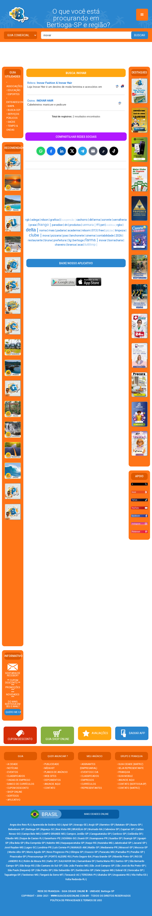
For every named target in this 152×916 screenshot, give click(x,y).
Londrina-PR (44, 847)
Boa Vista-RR (63, 829)
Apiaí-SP (67, 824)
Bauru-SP (136, 824)
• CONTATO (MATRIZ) (128, 788)
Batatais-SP (122, 824)
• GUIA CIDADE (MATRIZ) (130, 764)
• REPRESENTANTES (91, 788)
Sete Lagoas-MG (104, 870)
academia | (75, 230)
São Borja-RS (27, 865)
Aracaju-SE (80, 824)
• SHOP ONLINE (14, 792)
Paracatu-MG (107, 852)
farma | (92, 240)
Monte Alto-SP (17, 852)
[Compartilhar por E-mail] (93, 151)
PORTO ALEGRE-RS (60, 856)
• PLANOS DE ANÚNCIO (55, 772)
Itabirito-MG (53, 843)
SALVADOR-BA (67, 861)
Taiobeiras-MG (30, 874)
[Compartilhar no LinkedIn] (61, 151)
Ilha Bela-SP (17, 843)
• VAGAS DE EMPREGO (18, 780)
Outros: (31, 100)
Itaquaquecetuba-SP (72, 843)
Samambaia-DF (86, 861)
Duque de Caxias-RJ (31, 838)
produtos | (76, 224)
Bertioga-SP (32, 829)
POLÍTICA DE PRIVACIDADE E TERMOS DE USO (76, 900)
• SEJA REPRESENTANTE (130, 768)
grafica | (55, 219)
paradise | (58, 224)
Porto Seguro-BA (82, 856)
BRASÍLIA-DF (79, 829)
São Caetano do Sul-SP (49, 865)
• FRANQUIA (123, 772)
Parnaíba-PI (122, 852)
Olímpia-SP (76, 852)
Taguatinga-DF (12, 874)
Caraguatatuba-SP (100, 833)
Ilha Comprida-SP (35, 843)
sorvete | (107, 219)
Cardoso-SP (119, 833)
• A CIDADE (12, 764)
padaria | (62, 230)
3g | (70, 240)
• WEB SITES (49, 776)
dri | (67, 224)
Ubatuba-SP (104, 874)
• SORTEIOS (12, 795)
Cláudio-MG (11, 838)
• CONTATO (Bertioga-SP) (131, 784)
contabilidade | (106, 235)
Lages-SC (30, 847)
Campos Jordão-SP (77, 833)
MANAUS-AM (78, 847)
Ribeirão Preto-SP (123, 856)
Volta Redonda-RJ (75, 879)
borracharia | (116, 240)
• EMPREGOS (87, 780)
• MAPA (10, 106)
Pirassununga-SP (37, 856)
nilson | (45, 219)
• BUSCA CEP (13, 110)
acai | (81, 244)
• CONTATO (49, 788)
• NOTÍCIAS (12, 768)
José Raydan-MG (13, 847)
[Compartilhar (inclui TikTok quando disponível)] (113, 151)
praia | (34, 224)
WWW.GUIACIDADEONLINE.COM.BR (70, 895)
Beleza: (31, 82)
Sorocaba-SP (135, 870)
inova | (47, 235)
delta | (32, 229)
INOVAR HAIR (45, 100)
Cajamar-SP (127, 829)
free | (102, 230)
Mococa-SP (141, 847)
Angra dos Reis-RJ (20, 824)
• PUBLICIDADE (51, 764)
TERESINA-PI (88, 874)
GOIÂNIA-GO (69, 838)
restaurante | (36, 240)
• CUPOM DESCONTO (17, 788)
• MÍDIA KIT (49, 768)
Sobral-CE (120, 870)
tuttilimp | (91, 244)
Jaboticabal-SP (122, 843)
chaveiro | (61, 244)
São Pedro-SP (44, 870)
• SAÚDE (10, 122)
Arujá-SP (93, 824)
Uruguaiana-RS (121, 874)
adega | (36, 219)
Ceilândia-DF (135, 833)
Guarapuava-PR (98, 838)
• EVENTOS (12, 772)
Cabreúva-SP (111, 829)
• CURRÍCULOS (88, 784)
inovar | (103, 240)
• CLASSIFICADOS (15, 776)
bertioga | (79, 240)
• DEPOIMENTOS (52, 780)
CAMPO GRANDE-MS (53, 833)
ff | (98, 224)
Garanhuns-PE (52, 838)
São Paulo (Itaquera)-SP (21, 870)
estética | (111, 225)
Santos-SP (122, 861)
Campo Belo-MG (31, 833)
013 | (95, 230)
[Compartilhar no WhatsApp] (40, 151)
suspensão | (69, 219)
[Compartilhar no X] (72, 151)
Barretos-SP (107, 824)
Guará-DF (83, 838)
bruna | (49, 240)
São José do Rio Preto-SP (130, 865)
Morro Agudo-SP (36, 852)
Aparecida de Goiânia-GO (46, 824)
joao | (66, 235)
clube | (36, 235)
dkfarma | (95, 219)
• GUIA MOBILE (125, 776)
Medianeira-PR (109, 847)
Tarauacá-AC (72, 874)
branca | (72, 244)
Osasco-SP (91, 852)
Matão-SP (93, 847)
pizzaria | (57, 235)
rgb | (28, 219)
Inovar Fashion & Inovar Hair (54, 82)
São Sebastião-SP (64, 870)
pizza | (110, 230)
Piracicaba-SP (18, 856)
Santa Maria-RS (105, 861)
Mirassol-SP (126, 847)
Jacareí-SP (139, 843)
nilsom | (87, 230)
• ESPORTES (12, 94)
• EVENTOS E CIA (89, 772)
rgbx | (120, 224)
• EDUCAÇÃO (13, 90)
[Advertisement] (76, 53)
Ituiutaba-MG (105, 843)
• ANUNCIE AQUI (51, 784)
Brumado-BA (95, 829)
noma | (43, 230)
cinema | (91, 235)
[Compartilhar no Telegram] (82, 151)
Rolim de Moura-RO (34, 861)
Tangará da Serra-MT (51, 874)
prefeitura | (61, 240)
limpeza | (120, 230)
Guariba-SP (115, 838)
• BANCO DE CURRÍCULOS (20, 784)
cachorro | (82, 219)
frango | (45, 224)
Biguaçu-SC (47, 829)
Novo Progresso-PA (58, 852)
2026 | (119, 235)
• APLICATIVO (13, 799)
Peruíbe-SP (137, 852)
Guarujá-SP (130, 838)
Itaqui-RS (91, 843)
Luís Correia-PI (61, 847)
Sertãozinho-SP (84, 870)
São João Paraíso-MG (76, 865)
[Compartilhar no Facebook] (51, 151)
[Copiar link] (103, 151)
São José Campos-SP (102, 865)
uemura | (89, 225)
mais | (52, 230)
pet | (103, 224)
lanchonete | (78, 235)
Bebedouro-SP (16, 829)
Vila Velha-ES (138, 874)
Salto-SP (52, 861)
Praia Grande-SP (102, 856)
